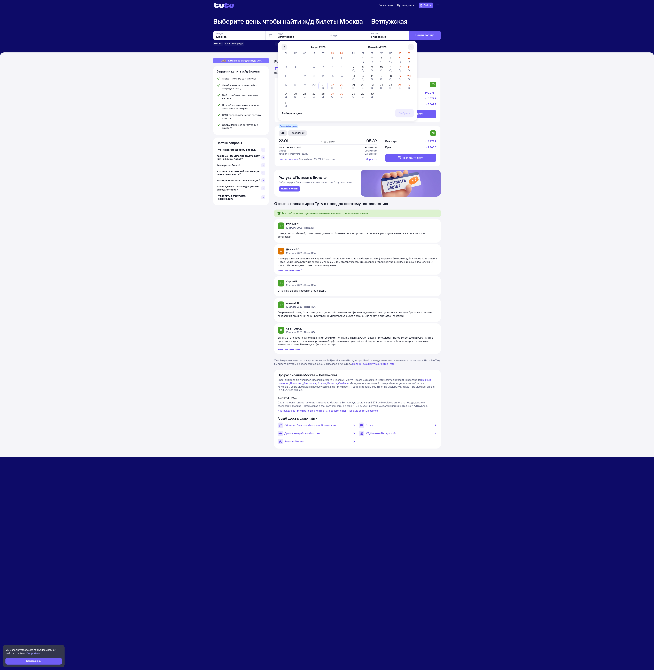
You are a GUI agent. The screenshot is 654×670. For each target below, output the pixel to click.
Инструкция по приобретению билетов (301, 410)
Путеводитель (406, 5)
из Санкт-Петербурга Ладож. (293, 153)
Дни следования (288, 159)
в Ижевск (372, 153)
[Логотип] (224, 5)
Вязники (332, 383)
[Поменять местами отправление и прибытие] (270, 35)
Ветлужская (371, 147)
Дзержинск (309, 383)
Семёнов (343, 383)
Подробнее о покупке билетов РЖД (373, 363)
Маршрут (371, 159)
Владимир (296, 383)
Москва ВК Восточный (290, 147)
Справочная (386, 5)
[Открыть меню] (438, 5)
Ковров (321, 383)
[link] (289, 189)
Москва (282, 150)
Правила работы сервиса (363, 410)
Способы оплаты (336, 410)
